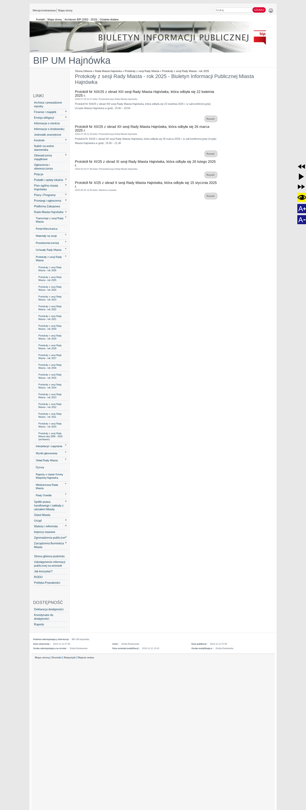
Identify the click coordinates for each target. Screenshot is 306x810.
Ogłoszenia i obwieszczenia (43, 166)
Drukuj (271, 11)
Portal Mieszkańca (46, 228)
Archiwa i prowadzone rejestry (48, 104)
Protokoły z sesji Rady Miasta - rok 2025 (185, 71)
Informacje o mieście (47, 123)
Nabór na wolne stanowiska (44, 147)
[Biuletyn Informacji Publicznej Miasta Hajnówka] (153, 35)
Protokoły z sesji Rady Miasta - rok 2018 (50, 347)
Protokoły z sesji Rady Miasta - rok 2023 (50, 298)
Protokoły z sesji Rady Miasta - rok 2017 (50, 357)
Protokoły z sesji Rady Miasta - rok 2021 (50, 317)
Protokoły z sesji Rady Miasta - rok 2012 (50, 405)
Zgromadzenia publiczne (49, 537)
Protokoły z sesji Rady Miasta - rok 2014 (50, 386)
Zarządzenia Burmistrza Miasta (49, 545)
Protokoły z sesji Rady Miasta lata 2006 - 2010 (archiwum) (50, 436)
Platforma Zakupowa (47, 206)
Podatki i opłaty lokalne (48, 179)
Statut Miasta (42, 514)
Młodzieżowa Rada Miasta (47, 486)
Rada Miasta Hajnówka (108, 71)
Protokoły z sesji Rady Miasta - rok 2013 (50, 396)
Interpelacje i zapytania (49, 446)
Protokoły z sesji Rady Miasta (142, 71)
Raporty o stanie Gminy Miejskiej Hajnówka (49, 476)
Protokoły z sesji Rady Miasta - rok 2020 (50, 327)
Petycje (38, 174)
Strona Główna (83, 71)
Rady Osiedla (44, 495)
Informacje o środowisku (49, 129)
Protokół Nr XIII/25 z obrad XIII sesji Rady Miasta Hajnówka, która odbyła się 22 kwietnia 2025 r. (144, 93)
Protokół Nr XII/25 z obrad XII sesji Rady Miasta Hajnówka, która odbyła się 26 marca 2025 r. (142, 128)
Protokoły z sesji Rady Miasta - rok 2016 (50, 366)
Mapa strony (65, 10)
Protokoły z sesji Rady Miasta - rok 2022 (50, 308)
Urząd (38, 520)
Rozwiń (210, 119)
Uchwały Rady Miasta (48, 249)
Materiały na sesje (46, 235)
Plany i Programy (45, 195)
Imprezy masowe (44, 531)
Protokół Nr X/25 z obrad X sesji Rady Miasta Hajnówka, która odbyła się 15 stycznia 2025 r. (146, 184)
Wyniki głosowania (46, 453)
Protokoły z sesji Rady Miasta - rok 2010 (50, 425)
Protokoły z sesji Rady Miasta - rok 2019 (50, 337)
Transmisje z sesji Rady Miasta (50, 220)
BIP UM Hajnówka (71, 60)
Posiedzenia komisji (47, 243)
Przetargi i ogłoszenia (47, 200)
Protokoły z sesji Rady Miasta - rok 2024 (50, 288)
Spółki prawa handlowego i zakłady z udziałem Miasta (49, 505)
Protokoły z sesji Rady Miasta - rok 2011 (50, 415)
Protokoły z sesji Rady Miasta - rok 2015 (50, 376)
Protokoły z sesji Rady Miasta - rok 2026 (50, 269)
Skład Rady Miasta (47, 460)
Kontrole (39, 140)
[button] (301, 166)
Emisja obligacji (44, 117)
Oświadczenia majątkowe (43, 157)
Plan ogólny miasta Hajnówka (46, 187)
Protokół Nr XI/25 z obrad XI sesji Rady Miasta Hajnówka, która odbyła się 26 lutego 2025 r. (145, 163)
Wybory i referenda (46, 526)
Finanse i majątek (45, 112)
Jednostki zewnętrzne (47, 134)
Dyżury (40, 467)
